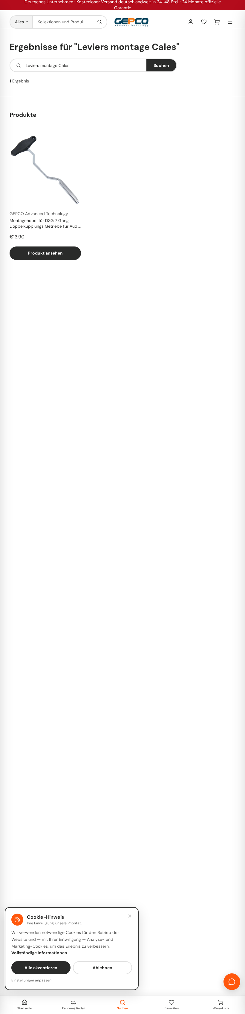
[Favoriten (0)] (203, 21)
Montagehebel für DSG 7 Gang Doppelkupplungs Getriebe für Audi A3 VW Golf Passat (44, 224)
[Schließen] (129, 916)
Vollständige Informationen (39, 952)
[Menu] (230, 21)
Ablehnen (102, 967)
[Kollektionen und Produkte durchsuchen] (99, 22)
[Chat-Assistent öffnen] (231, 981)
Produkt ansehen (45, 253)
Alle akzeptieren (40, 967)
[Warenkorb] (217, 21)
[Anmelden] (190, 21)
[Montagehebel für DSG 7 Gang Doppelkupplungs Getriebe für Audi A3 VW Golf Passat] (45, 170)
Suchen (161, 65)
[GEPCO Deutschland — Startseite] (131, 22)
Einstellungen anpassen (31, 980)
